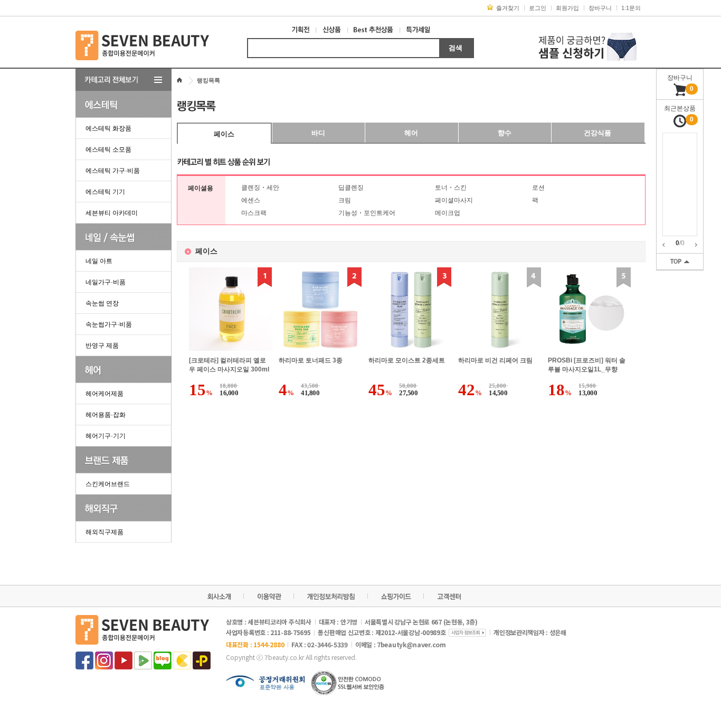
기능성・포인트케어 (366, 213)
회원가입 (567, 8)
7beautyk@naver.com (411, 644)
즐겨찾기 (507, 8)
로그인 (537, 8)
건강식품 (597, 133)
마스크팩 (254, 213)
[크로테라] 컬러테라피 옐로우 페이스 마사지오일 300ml (229, 365)
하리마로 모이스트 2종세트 (406, 360)
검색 (455, 48)
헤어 (411, 133)
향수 (504, 133)
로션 (538, 187)
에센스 (250, 200)
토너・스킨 (451, 187)
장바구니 (600, 8)
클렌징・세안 (260, 187)
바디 (318, 133)
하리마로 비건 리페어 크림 (495, 360)
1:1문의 (631, 8)
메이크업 (447, 213)
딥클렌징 (351, 187)
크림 (344, 200)
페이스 (224, 134)
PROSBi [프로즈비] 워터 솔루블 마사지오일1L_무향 (586, 365)
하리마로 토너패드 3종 (311, 360)
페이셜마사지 (454, 200)
